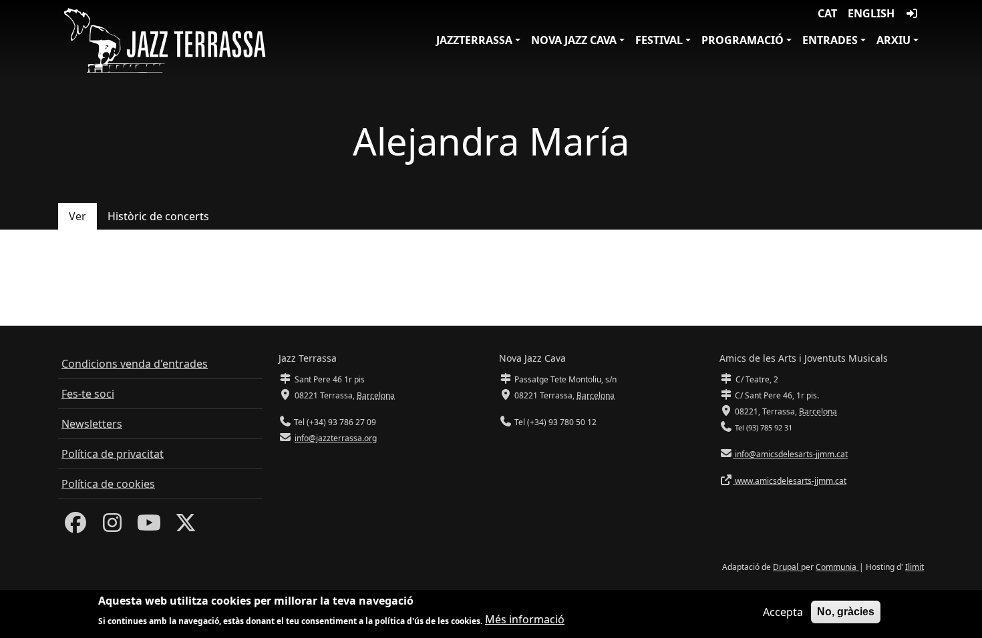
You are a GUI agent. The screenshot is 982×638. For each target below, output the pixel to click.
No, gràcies (845, 611)
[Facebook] (75, 526)
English (871, 13)
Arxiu (893, 40)
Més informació (524, 619)
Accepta (783, 612)
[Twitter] (185, 526)
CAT (827, 13)
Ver (77, 216)
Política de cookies (108, 483)
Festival (659, 40)
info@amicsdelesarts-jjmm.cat (790, 454)
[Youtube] (149, 526)
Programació (742, 40)
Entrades (830, 40)
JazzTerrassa (474, 40)
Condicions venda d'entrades (134, 363)
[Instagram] (112, 526)
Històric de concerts (158, 216)
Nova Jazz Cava (574, 40)
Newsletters (91, 423)
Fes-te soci (87, 393)
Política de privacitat (112, 453)
